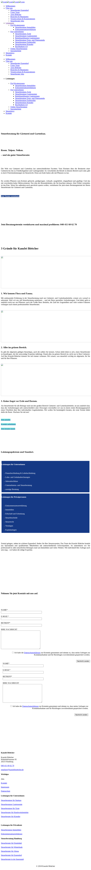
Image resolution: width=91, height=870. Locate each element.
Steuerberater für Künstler (10, 816)
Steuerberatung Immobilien (11, 830)
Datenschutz (5, 791)
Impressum (5, 787)
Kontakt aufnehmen (8, 424)
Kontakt (4, 783)
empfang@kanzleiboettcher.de (12, 770)
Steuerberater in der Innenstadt (12, 859)
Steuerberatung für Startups (11, 800)
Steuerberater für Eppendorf (11, 855)
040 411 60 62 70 (7, 766)
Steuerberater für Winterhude (12, 847)
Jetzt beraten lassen (8, 429)
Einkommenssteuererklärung (11, 834)
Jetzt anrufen (5, 420)
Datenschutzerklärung (32, 653)
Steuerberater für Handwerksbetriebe (14, 812)
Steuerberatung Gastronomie (11, 804)
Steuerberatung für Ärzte (10, 808)
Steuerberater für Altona (10, 851)
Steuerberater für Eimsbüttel (11, 843)
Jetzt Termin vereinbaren (10, 196)
